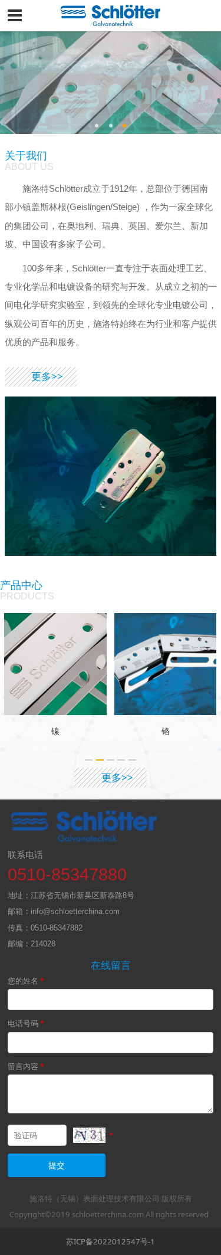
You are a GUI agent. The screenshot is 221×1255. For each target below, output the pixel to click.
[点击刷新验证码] (89, 1135)
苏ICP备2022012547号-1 (110, 1241)
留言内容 (26, 1066)
